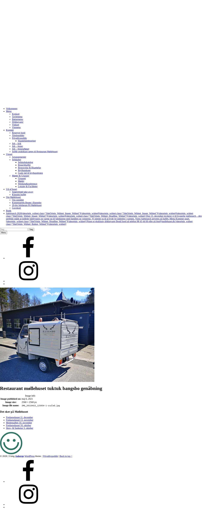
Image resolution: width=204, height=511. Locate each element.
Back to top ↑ (66, 456)
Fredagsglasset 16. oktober (18, 425)
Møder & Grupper (20, 175)
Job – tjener (17, 146)
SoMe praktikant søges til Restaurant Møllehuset (34, 151)
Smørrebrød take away (22, 192)
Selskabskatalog (25, 162)
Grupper (22, 178)
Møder (21, 181)
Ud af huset (11, 189)
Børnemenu (17, 119)
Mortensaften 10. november (19, 422)
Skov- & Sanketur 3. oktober (19, 428)
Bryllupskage (24, 170)
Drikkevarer (17, 122)
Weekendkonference (27, 184)
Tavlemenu (17, 116)
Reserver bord (18, 132)
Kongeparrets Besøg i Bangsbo (26, 202)
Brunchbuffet (24, 165)
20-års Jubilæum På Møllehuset (27, 205)
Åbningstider (18, 135)
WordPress (29, 456)
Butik (8, 210)
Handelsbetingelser (27, 141)
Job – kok (16, 143)
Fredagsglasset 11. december (19, 417)
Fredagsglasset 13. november (19, 420)
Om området (18, 200)
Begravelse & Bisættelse (29, 167)
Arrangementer (19, 157)
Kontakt (10, 130)
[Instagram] (28, 281)
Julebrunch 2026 (104, 218)
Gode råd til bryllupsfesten (30, 173)
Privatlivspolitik (19, 138)
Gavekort (16, 208)
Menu (8, 111)
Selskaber (16, 159)
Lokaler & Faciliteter (27, 186)
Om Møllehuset (13, 197)
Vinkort (15, 124)
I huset (9, 154)
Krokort (15, 114)
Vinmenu (16, 127)
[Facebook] (28, 258)
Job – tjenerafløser (20, 149)
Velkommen (11, 108)
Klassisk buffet (19, 194)
